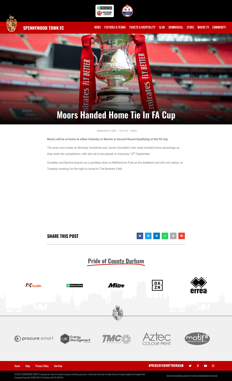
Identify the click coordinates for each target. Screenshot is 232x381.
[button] (140, 236)
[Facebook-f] (198, 366)
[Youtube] (205, 366)
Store (190, 27)
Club (162, 27)
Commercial (176, 27)
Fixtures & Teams (115, 27)
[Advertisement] (116, 203)
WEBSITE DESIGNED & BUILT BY (179, 375)
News (97, 27)
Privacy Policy (42, 366)
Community (219, 27)
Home (17, 366)
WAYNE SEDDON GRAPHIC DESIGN (204, 375)
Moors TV (203, 27)
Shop (27, 366)
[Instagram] (213, 366)
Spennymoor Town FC (43, 28)
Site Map (58, 366)
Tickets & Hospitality (142, 27)
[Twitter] (190, 366)
